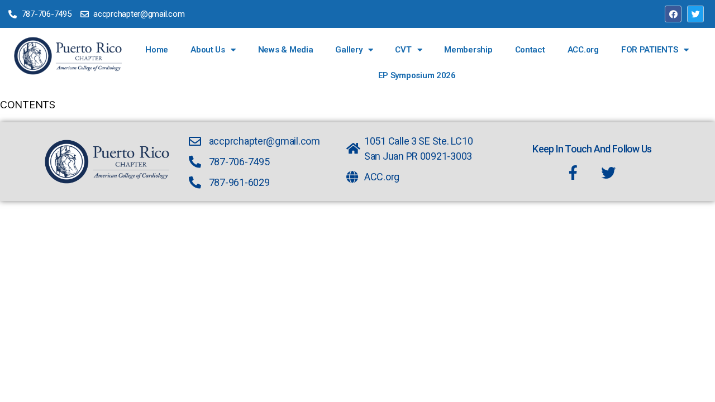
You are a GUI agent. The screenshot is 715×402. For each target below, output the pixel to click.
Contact (530, 50)
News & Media (285, 50)
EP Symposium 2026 (417, 75)
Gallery (348, 50)
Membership (468, 50)
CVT (403, 50)
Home (156, 50)
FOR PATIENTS (649, 50)
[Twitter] (695, 14)
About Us (207, 50)
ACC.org (583, 50)
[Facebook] (673, 14)
